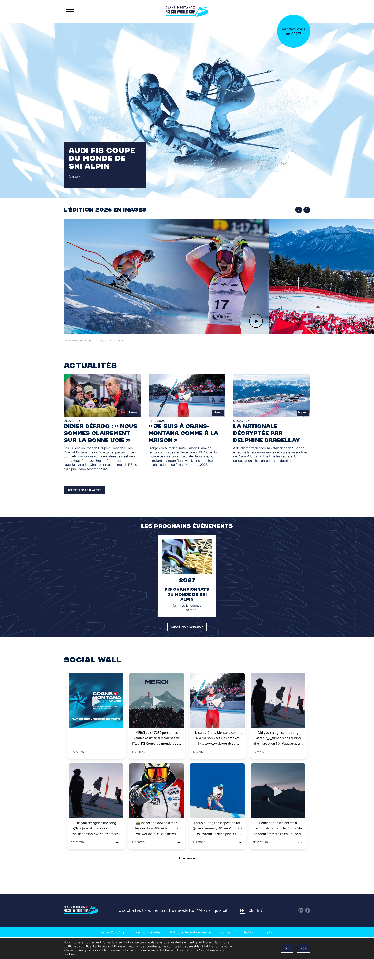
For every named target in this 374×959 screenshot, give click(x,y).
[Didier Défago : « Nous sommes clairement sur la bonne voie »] (102, 422)
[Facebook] (307, 910)
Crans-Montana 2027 (187, 626)
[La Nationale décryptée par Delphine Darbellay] (271, 418)
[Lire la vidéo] (166, 276)
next (307, 210)
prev (298, 210)
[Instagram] (300, 910)
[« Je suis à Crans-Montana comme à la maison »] (187, 420)
